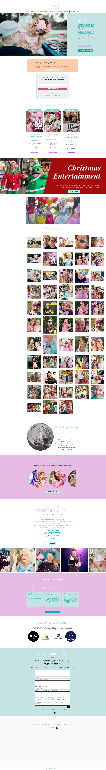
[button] (78, 223)
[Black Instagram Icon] (55, 712)
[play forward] (77, 478)
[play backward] (28, 478)
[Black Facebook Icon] (52, 712)
